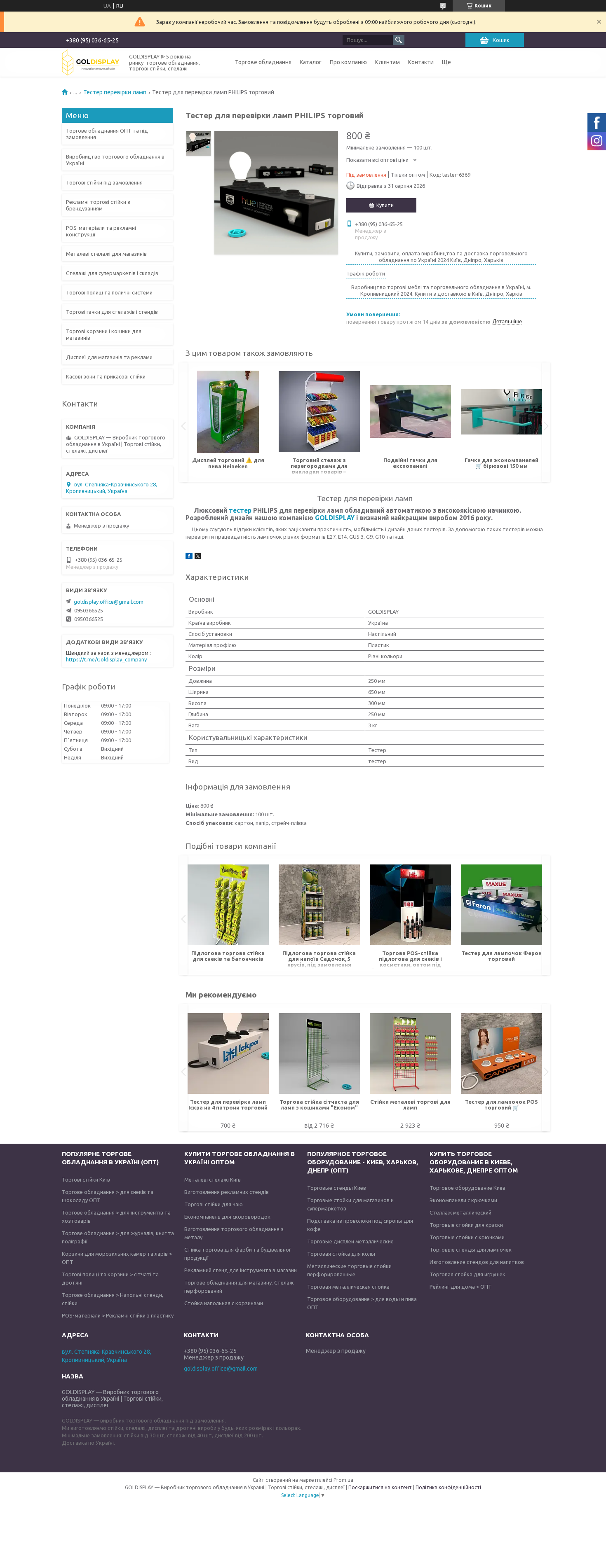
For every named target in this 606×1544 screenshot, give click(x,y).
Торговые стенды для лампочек (471, 1249)
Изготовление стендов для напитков (477, 1262)
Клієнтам (387, 62)
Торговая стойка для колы (341, 1254)
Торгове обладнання (263, 62)
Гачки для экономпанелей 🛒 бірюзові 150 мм (501, 463)
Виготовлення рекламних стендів (226, 1192)
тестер (240, 510)
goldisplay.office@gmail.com (108, 602)
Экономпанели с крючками (463, 1200)
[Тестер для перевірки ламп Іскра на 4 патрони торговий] (228, 1053)
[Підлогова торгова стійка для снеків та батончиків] (228, 905)
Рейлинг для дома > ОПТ (461, 1286)
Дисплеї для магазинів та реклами (109, 357)
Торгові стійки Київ (86, 1179)
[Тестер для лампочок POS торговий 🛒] (501, 1053)
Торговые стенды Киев (336, 1188)
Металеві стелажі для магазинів (106, 254)
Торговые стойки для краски (466, 1225)
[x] (198, 557)
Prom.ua (343, 1480)
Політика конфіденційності (448, 1487)
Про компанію (348, 62)
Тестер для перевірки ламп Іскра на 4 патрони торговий (228, 1104)
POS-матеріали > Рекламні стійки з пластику (118, 1315)
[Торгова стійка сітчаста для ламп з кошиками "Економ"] (319, 1053)
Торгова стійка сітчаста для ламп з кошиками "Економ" (319, 1104)
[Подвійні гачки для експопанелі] (410, 412)
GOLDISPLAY (335, 517)
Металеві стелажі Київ (212, 1179)
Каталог (311, 62)
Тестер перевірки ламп (114, 92)
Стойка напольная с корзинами (223, 1303)
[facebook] (189, 557)
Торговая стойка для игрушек (467, 1274)
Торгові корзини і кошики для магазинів (103, 334)
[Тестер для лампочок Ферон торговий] (501, 905)
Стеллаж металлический (460, 1212)
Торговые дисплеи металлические (350, 1241)
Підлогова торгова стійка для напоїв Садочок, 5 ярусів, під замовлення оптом (319, 959)
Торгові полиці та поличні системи (109, 292)
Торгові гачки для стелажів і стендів (112, 312)
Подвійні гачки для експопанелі (410, 463)
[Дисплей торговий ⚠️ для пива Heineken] (228, 412)
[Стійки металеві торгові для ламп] (410, 1053)
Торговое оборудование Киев (467, 1188)
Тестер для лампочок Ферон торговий (501, 956)
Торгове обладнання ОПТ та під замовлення (107, 134)
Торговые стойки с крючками (467, 1237)
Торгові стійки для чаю (213, 1204)
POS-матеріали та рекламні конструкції (101, 231)
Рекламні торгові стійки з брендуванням (98, 205)
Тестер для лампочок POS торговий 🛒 (501, 1104)
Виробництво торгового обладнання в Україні (115, 160)
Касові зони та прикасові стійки (106, 376)
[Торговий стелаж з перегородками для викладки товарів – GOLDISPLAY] (319, 412)
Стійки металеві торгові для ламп (410, 1104)
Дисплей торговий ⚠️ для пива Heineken (228, 463)
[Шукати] (398, 40)
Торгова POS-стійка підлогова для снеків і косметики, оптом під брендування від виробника (410, 959)
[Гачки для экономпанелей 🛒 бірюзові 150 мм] (501, 412)
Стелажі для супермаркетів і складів (112, 273)
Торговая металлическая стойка (348, 1286)
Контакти (421, 62)
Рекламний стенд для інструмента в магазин (240, 1270)
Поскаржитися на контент (380, 1487)
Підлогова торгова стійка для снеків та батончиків (228, 956)
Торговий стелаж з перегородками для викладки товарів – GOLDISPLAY (319, 466)
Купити (385, 205)
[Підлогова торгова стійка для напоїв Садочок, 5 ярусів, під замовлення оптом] (319, 905)
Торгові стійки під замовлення (104, 182)
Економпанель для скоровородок (227, 1216)
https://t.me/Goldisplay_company (106, 659)
